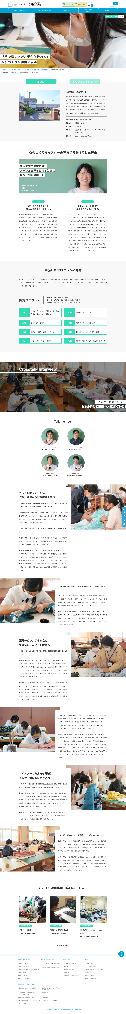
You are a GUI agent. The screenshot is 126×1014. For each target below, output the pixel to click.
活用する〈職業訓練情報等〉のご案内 (51, 968)
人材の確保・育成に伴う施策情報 (94, 969)
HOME (3, 70)
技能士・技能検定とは (20, 10)
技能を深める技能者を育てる (88, 10)
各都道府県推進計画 (91, 978)
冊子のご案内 (69, 4)
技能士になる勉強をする (44, 10)
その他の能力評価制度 (91, 966)
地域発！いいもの (90, 972)
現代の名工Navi (90, 963)
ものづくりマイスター (85, 81)
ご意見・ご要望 (79, 1009)
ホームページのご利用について (51, 1009)
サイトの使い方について (112, 6)
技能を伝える (108, 10)
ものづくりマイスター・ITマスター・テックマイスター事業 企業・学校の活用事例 (27, 70)
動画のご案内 (81, 4)
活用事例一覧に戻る (62, 946)
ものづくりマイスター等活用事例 (50, 1000)
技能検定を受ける (68, 10)
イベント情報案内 (90, 975)
